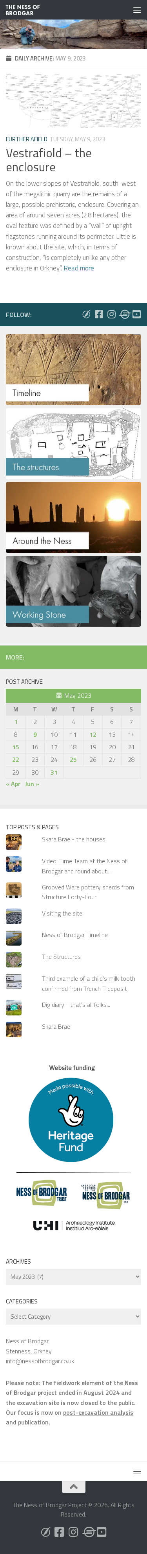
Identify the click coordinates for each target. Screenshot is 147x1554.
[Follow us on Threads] (124, 314)
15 (15, 747)
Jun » (32, 783)
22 (15, 759)
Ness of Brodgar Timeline (75, 934)
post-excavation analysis (98, 1412)
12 (92, 734)
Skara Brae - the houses (73, 839)
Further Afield (26, 139)
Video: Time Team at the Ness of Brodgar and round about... (84, 865)
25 (73, 759)
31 (54, 772)
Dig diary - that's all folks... (76, 1004)
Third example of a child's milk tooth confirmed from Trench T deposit (88, 983)
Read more (79, 268)
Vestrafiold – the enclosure (49, 160)
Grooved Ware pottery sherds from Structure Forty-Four (88, 891)
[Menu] (137, 10)
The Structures (61, 956)
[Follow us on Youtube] (136, 314)
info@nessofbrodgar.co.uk (40, 1361)
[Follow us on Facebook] (98, 314)
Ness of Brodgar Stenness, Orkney (29, 1345)
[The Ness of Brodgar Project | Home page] (28, 9)
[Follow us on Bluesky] (86, 314)
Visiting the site (62, 913)
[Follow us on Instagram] (111, 314)
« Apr (13, 783)
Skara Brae (56, 1026)
